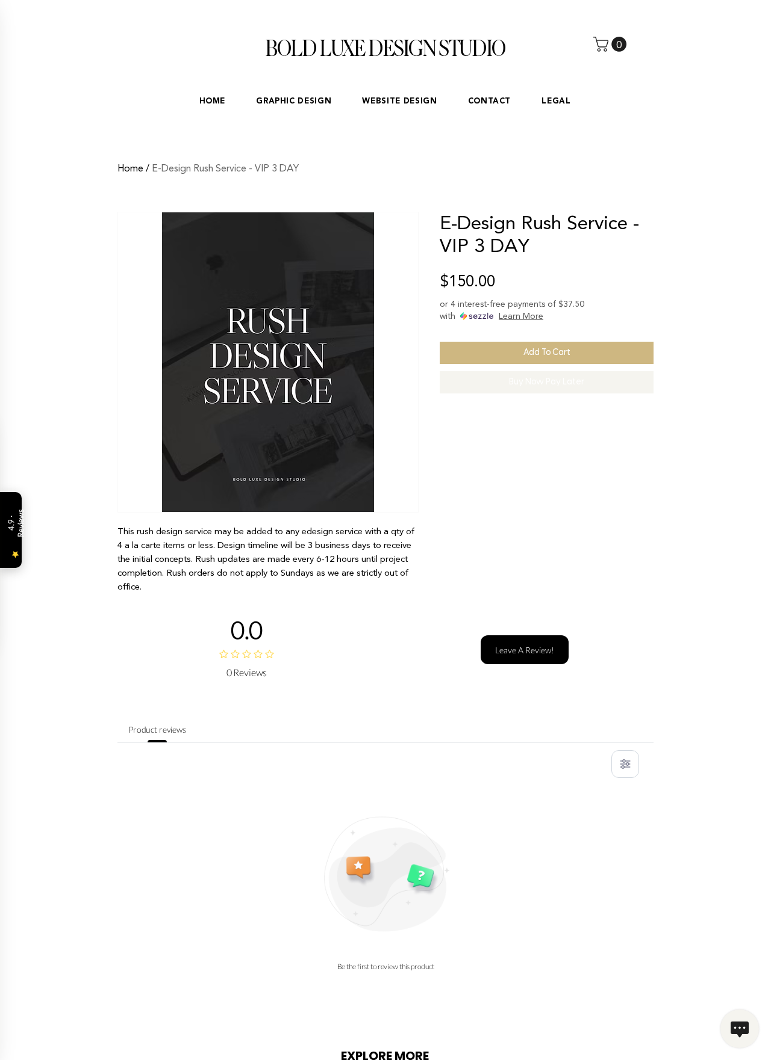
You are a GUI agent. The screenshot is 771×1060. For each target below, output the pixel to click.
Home (130, 168)
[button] (611, 44)
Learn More (521, 316)
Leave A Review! (524, 650)
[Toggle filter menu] (625, 764)
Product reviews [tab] (157, 729)
